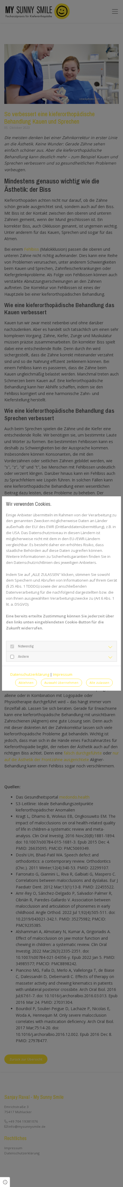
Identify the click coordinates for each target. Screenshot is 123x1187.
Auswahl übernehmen (61, 682)
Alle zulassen (99, 682)
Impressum (62, 674)
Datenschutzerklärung (29, 674)
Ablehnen (26, 682)
